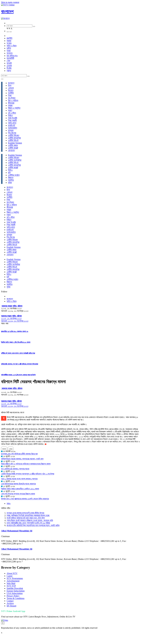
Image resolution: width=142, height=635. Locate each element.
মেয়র (10, 449)
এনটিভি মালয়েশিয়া (14, 138)
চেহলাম (9, 65)
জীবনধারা (11, 103)
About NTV (12, 573)
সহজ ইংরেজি (12, 118)
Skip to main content (10, 2)
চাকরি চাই (11, 125)
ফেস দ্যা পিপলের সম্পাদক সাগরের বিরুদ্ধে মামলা (18, 494)
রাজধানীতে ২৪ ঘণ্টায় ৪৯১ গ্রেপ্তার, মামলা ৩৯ (14, 331)
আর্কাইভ (11, 180)
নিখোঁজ (9, 68)
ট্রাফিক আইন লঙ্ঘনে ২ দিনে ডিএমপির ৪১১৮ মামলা (15, 342)
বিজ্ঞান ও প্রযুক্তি (14, 108)
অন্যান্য (9, 53)
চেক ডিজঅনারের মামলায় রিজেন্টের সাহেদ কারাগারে (18, 484)
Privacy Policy (13, 596)
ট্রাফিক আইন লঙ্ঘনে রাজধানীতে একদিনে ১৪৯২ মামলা (20, 489)
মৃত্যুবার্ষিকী (10, 58)
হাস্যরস (10, 130)
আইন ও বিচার (11, 46)
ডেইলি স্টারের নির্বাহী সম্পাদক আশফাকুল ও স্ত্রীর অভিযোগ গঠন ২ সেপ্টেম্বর (27, 474)
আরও (9, 503)
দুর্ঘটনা (9, 48)
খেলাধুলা (11, 88)
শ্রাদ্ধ (9, 70)
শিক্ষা (10, 95)
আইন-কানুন (12, 123)
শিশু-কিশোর (12, 133)
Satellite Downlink (15, 588)
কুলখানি (9, 63)
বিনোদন (10, 90)
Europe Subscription (16, 591)
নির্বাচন (10, 115)
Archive (10, 603)
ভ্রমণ (10, 110)
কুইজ (10, 182)
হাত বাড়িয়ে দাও (12, 55)
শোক (8, 60)
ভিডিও (10, 170)
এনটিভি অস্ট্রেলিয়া (14, 160)
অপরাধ (9, 43)
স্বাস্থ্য (10, 105)
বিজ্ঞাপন (10, 177)
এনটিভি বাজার (13, 145)
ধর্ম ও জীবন (12, 113)
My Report (11, 606)
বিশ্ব (9, 85)
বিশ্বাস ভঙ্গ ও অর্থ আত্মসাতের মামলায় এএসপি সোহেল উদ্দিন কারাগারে (25, 499)
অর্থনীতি (11, 93)
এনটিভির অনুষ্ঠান (14, 175)
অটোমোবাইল (12, 128)
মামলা (4, 449)
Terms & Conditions (15, 598)
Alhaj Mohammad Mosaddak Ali (16, 531)
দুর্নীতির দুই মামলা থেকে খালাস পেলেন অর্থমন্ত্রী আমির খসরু (18, 353)
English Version (15, 143)
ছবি (9, 172)
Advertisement (13, 581)
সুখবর (8, 51)
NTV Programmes (15, 578)
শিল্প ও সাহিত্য (13, 100)
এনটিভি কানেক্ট (13, 148)
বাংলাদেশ (7, 11)
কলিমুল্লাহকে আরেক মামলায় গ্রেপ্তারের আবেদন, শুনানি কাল (22, 459)
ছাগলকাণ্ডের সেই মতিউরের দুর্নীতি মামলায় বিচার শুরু (19, 454)
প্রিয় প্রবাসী (12, 120)
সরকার (9, 41)
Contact (10, 601)
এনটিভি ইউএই (13, 140)
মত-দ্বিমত (11, 98)
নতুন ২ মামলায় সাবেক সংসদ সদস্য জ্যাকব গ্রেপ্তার (19, 479)
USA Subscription (15, 593)
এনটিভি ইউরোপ (13, 135)
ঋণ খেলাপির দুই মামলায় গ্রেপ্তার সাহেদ (15, 469)
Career (9, 576)
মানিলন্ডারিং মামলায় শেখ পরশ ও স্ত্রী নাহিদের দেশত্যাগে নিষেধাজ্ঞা (19, 364)
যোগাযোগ (11, 150)
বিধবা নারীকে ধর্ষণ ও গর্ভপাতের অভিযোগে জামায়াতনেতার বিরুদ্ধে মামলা (25, 464)
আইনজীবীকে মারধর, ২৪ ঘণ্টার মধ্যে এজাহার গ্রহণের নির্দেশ (18, 375)
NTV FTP (11, 586)
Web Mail (11, 583)
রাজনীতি (9, 38)
